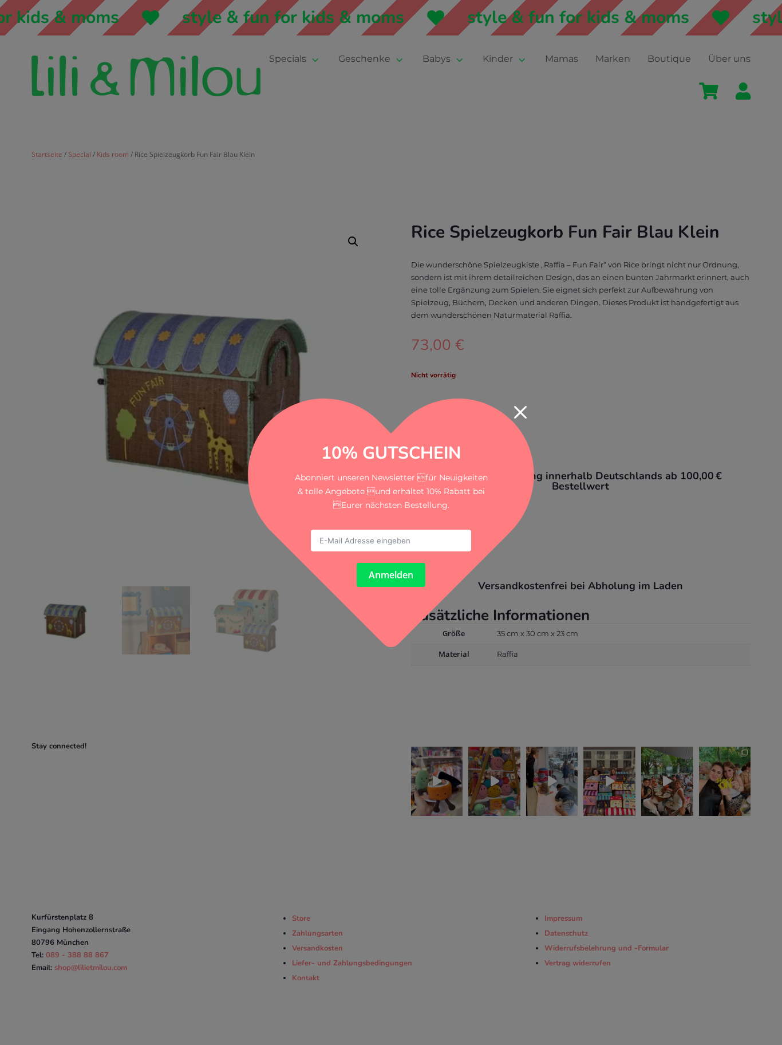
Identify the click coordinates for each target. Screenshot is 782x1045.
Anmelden (391, 575)
